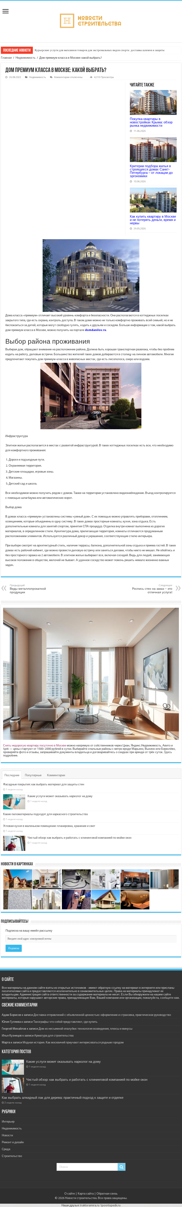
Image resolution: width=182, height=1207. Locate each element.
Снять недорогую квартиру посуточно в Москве (34, 745)
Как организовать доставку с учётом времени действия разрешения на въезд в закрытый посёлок (95, 50)
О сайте (69, 1193)
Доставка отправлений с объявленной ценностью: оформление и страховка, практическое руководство (102, 1015)
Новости (7, 1135)
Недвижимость (26, 57)
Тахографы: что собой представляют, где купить (65, 1021)
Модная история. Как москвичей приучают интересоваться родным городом (73, 1042)
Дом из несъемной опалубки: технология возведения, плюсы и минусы (85, 1028)
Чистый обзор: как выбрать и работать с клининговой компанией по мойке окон (79, 837)
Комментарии (56, 775)
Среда (6, 1149)
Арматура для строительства (53, 1035)
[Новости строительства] (91, 20)
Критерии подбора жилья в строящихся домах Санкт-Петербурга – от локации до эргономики (151, 171)
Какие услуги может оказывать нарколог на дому (60, 796)
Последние (11, 775)
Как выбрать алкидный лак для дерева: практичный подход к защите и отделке (62, 1098)
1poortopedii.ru (110, 1205)
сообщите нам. (170, 997)
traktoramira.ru (89, 1205)
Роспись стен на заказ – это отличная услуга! (152, 589)
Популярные (33, 775)
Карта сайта (86, 1193)
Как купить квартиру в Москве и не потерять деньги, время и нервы (153, 220)
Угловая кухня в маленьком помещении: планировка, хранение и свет (49, 826)
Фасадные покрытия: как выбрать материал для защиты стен (43, 784)
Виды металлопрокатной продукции (28, 589)
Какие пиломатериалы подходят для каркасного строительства (45, 814)
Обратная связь (107, 1193)
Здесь (168, 752)
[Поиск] (121, 1167)
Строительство (12, 1156)
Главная (6, 57)
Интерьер (8, 1121)
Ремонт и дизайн (13, 1142)
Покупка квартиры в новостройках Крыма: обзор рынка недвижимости (151, 122)
